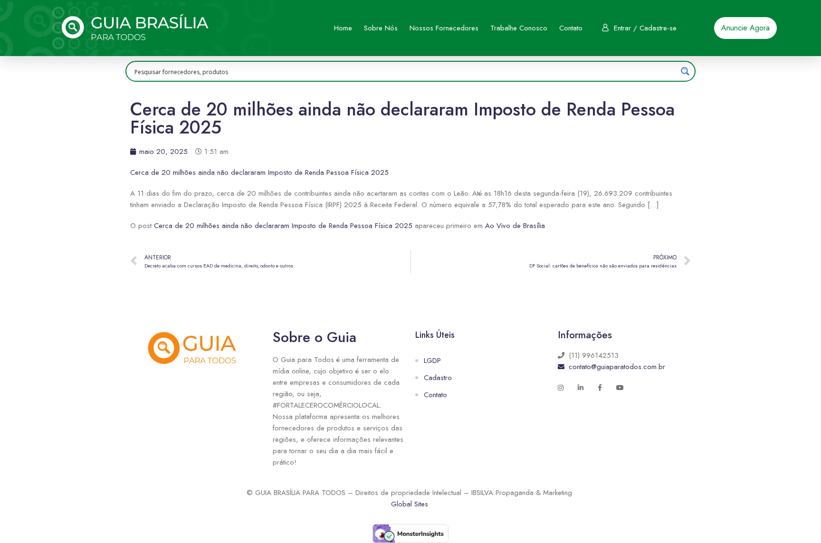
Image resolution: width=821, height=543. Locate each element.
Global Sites (409, 504)
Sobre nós (381, 28)
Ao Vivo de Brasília (515, 225)
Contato (570, 28)
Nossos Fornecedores (444, 28)
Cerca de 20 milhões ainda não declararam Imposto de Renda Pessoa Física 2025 (259, 172)
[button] (745, 28)
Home (343, 28)
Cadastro (438, 377)
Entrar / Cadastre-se (645, 28)
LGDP (432, 360)
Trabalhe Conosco (518, 28)
